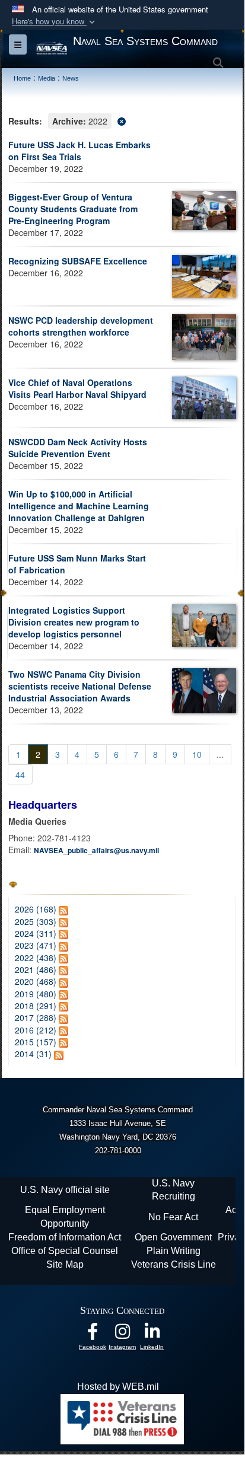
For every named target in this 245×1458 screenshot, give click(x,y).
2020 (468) (35, 981)
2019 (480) (35, 994)
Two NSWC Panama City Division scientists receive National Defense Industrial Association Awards (79, 686)
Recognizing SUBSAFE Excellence (77, 261)
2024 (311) (35, 933)
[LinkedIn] (152, 1334)
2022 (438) (35, 958)
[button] (54, 21)
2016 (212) (35, 1030)
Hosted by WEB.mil (118, 1387)
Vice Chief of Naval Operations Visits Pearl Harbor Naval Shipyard (77, 388)
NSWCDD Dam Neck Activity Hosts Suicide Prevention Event (77, 448)
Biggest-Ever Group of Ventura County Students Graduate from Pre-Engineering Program (73, 208)
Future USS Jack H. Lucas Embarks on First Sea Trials (79, 150)
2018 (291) (35, 1006)
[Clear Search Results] (122, 120)
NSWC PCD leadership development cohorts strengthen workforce (80, 326)
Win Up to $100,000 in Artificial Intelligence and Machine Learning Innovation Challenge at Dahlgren (78, 506)
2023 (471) (35, 945)
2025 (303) (35, 921)
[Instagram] (122, 1334)
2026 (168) (35, 909)
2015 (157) (35, 1042)
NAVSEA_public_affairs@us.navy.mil (96, 850)
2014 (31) (33, 1054)
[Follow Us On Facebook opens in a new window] (92, 1334)
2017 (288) (35, 1017)
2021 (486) (35, 969)
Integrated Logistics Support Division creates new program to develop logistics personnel (73, 622)
